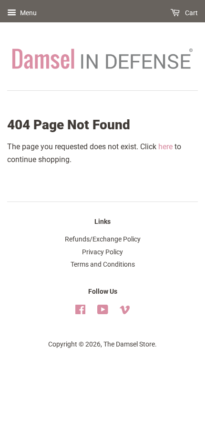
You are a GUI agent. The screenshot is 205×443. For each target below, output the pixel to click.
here (165, 146)
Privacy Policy (102, 252)
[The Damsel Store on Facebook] (80, 311)
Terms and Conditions (103, 264)
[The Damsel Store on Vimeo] (125, 311)
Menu (28, 13)
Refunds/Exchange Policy (103, 239)
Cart (191, 13)
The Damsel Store (129, 344)
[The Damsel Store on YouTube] (102, 311)
